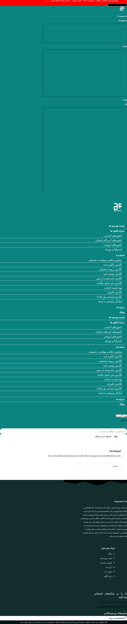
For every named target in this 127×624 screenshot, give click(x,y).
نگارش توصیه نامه (117, 66)
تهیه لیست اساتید (118, 80)
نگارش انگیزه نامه (117, 57)
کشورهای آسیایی (118, 26)
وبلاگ (122, 312)
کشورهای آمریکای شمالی (113, 31)
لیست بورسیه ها (117, 226)
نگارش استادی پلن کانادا (114, 89)
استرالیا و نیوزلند (118, 40)
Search (123, 420)
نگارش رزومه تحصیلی (115, 61)
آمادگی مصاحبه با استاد (115, 93)
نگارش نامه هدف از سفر (114, 70)
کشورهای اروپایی (118, 35)
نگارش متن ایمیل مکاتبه (114, 75)
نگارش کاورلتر (119, 84)
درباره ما (120, 307)
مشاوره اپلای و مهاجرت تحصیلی (110, 52)
